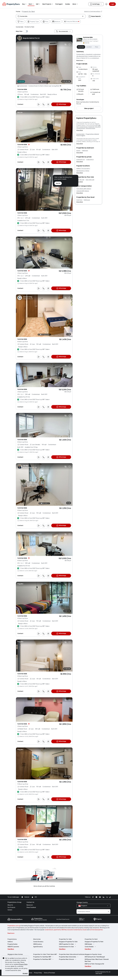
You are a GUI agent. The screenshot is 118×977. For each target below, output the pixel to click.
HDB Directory (37, 944)
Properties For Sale (65, 939)
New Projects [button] (46, 4)
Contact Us (30, 902)
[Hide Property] (65, 44)
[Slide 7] (49, 81)
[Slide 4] (45, 81)
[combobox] (50, 16)
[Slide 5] (46, 81)
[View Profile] (28, 38)
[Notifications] (106, 4)
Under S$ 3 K (90, 159)
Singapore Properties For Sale (68, 941)
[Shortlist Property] (69, 44)
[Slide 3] (43, 81)
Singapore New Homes (15, 954)
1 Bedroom (85, 150)
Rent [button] (30, 4)
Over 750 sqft (80, 179)
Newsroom (30, 905)
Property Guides (12, 944)
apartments (57, 929)
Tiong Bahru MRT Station (83, 188)
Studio (78, 150)
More (74, 4)
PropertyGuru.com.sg (14, 925)
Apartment (91, 127)
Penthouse (87, 200)
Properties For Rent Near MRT (42, 959)
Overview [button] (81, 47)
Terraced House (90, 128)
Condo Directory (38, 941)
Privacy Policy (23, 964)
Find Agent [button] (59, 4)
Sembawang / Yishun (82, 170)
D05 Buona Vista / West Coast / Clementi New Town (97, 960)
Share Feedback (31, 907)
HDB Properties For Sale (66, 944)
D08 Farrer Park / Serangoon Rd (94, 964)
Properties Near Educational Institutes (72, 954)
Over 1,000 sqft (90, 179)
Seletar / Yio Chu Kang (83, 168)
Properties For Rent (91, 939)
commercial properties (96, 929)
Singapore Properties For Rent (94, 941)
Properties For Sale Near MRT (42, 957)
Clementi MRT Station (82, 191)
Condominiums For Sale (66, 946)
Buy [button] (23, 4)
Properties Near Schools (66, 959)
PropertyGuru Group (14, 902)
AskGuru (10, 941)
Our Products (11, 907)
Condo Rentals (89, 946)
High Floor (79, 200)
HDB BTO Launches (13, 946)
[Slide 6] (47, 334)
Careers (10, 910)
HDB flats (64, 929)
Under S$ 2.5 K (80, 159)
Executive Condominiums (74, 929)
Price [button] (96, 47)
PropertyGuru (12, 939)
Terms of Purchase (49, 972)
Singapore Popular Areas (93, 954)
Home (18, 11)
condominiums (49, 929)
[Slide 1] (39, 81)
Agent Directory (38, 946)
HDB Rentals (88, 944)
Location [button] (89, 47)
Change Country (82, 902)
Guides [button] (67, 4)
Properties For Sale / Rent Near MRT (45, 954)
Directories (37, 939)
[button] (80, 60)
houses (85, 929)
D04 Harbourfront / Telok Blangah (95, 957)
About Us (10, 905)
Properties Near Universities (67, 957)
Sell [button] (37, 4)
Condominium (83, 127)
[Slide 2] (41, 81)
